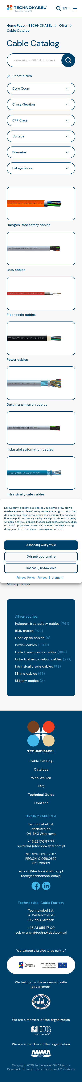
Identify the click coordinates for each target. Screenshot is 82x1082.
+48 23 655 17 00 (41, 927)
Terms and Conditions (59, 1069)
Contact (41, 803)
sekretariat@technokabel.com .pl (41, 932)
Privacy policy (32, 1069)
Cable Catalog (41, 761)
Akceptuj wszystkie (41, 545)
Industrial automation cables (43, 659)
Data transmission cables (41, 652)
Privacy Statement (50, 577)
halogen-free (22, 168)
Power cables (32, 645)
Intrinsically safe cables (38, 666)
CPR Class (20, 120)
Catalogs (41, 769)
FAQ (41, 786)
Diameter (19, 152)
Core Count (21, 88)
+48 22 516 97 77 (41, 841)
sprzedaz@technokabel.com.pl (41, 846)
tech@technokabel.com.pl (41, 876)
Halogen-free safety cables (42, 623)
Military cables (30, 680)
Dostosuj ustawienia (41, 568)
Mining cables (30, 673)
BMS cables (29, 631)
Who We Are (41, 778)
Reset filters (22, 76)
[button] (27, 8)
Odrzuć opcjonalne (41, 556)
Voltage (18, 136)
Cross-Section (23, 104)
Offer (63, 25)
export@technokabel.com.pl (41, 871)
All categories (26, 616)
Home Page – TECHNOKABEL (29, 25)
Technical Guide (41, 794)
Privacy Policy (26, 577)
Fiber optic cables (32, 638)
